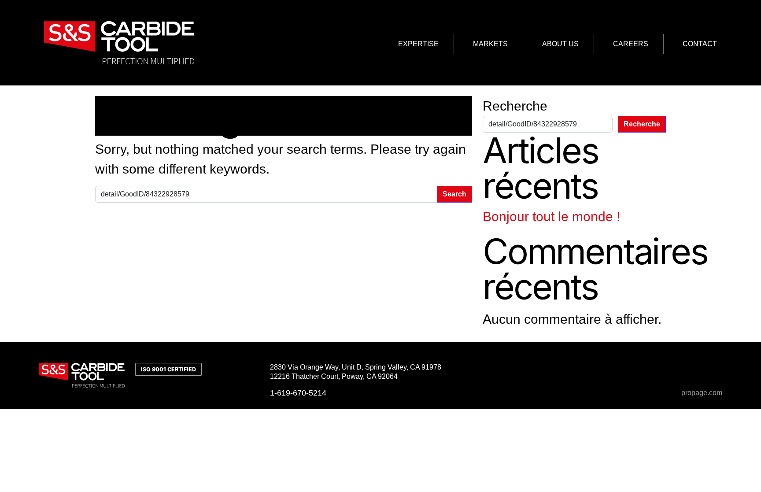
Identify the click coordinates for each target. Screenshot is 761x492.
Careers (630, 44)
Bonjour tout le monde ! (551, 216)
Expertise (418, 44)
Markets (490, 44)
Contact (700, 44)
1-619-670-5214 (298, 392)
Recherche (515, 106)
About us (560, 44)
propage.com (701, 392)
